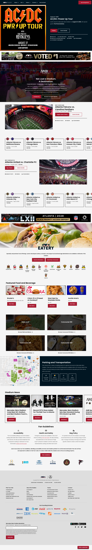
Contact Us (70, 489)
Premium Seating (9, 498)
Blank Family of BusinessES (37, 482)
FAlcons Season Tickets (52, 489)
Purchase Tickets (10, 494)
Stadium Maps (9, 489)
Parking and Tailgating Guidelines (34, 496)
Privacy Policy (71, 494)
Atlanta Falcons (48, 482)
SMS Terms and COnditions (74, 498)
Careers (69, 493)
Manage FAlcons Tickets (52, 491)
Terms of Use (70, 496)
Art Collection (30, 499)
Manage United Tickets (52, 496)
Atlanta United (57, 482)
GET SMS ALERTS (71, 491)
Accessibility (29, 489)
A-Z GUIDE (8, 491)
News (28, 491)
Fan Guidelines (30, 494)
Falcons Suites (50, 493)
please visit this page (21, 443)
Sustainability (30, 498)
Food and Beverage (10, 493)
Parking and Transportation (12, 496)
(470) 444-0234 (45, 437)
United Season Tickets (52, 494)
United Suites (50, 498)
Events (28, 493)
